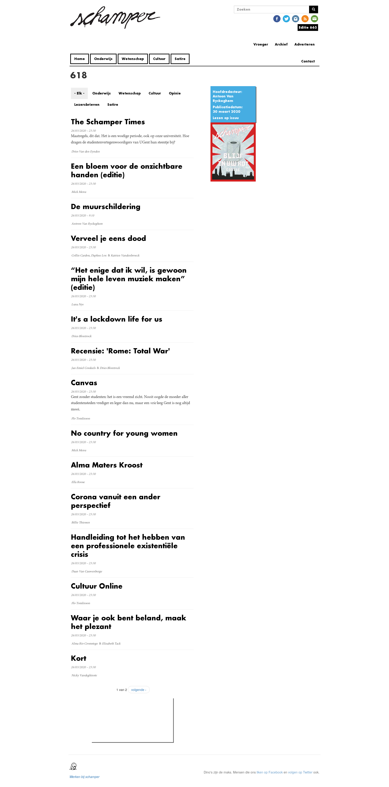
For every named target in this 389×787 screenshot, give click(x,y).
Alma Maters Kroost (106, 464)
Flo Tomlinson (80, 418)
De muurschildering (105, 206)
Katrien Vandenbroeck (125, 255)
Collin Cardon (80, 255)
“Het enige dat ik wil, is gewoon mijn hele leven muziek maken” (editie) (129, 279)
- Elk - (79, 93)
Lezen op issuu (226, 118)
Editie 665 (308, 27)
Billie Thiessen (80, 522)
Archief (281, 44)
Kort (78, 658)
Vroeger (260, 44)
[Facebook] (276, 18)
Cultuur (159, 59)
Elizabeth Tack (111, 643)
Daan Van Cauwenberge (86, 571)
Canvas (84, 382)
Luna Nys (77, 304)
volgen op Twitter (300, 772)
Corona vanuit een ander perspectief (115, 501)
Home (79, 59)
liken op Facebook (270, 772)
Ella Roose (78, 482)
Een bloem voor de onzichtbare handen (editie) (126, 170)
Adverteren (304, 44)
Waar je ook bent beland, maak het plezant (128, 622)
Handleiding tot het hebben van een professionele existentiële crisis (128, 546)
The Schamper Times (108, 121)
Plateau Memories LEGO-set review (126, 737)
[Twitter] (286, 18)
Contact (308, 61)
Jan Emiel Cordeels (83, 368)
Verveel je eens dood (108, 238)
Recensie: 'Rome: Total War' (120, 350)
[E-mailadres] (314, 18)
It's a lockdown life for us (116, 319)
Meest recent (132, 712)
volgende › (138, 689)
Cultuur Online (96, 586)
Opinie (175, 93)
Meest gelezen (107, 712)
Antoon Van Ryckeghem (223, 98)
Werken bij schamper (85, 776)
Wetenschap (133, 59)
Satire (180, 59)
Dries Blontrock (81, 336)
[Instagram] (295, 18)
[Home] (117, 17)
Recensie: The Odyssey (118, 721)
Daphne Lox (98, 255)
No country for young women (124, 433)
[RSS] (305, 18)
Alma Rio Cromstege (84, 643)
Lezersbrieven (87, 104)
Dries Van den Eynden (85, 151)
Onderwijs (103, 59)
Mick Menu (78, 192)
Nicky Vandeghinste (84, 675)
